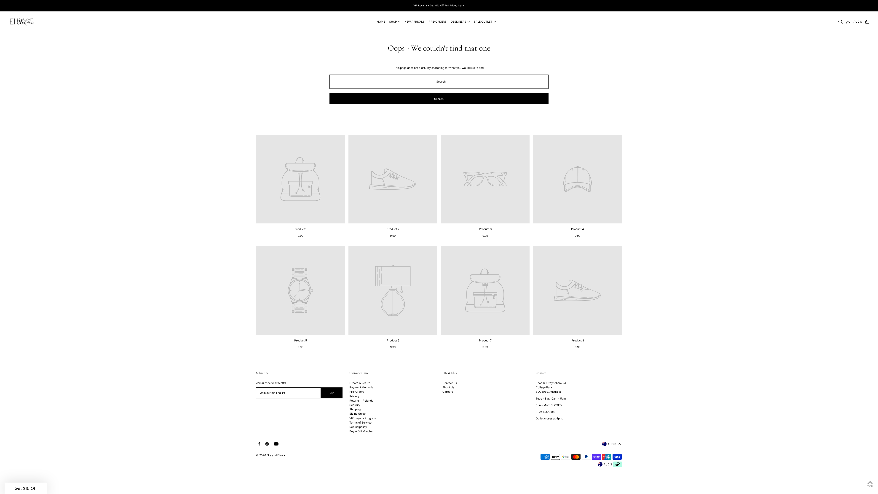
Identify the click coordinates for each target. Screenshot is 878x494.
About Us (448, 387)
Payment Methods (361, 387)
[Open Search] (840, 22)
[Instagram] (267, 444)
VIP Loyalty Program (362, 418)
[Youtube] (276, 444)
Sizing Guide (357, 413)
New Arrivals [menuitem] (414, 21)
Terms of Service (360, 422)
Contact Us (449, 383)
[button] (26, 488)
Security (354, 405)
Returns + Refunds (361, 400)
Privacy (354, 396)
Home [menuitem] (381, 21)
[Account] (848, 22)
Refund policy (358, 427)
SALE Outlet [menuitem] (483, 21)
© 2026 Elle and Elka (269, 455)
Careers (447, 391)
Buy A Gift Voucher (361, 431)
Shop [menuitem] (393, 21)
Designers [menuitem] (458, 21)
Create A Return (359, 383)
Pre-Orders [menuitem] (438, 21)
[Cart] (867, 22)
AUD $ (858, 21)
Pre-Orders (356, 391)
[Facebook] (259, 444)
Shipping (355, 409)
